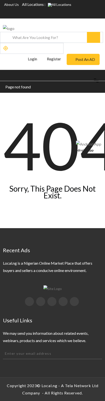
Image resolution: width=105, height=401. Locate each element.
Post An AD (85, 59)
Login (32, 58)
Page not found (18, 86)
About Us (11, 4)
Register (54, 58)
